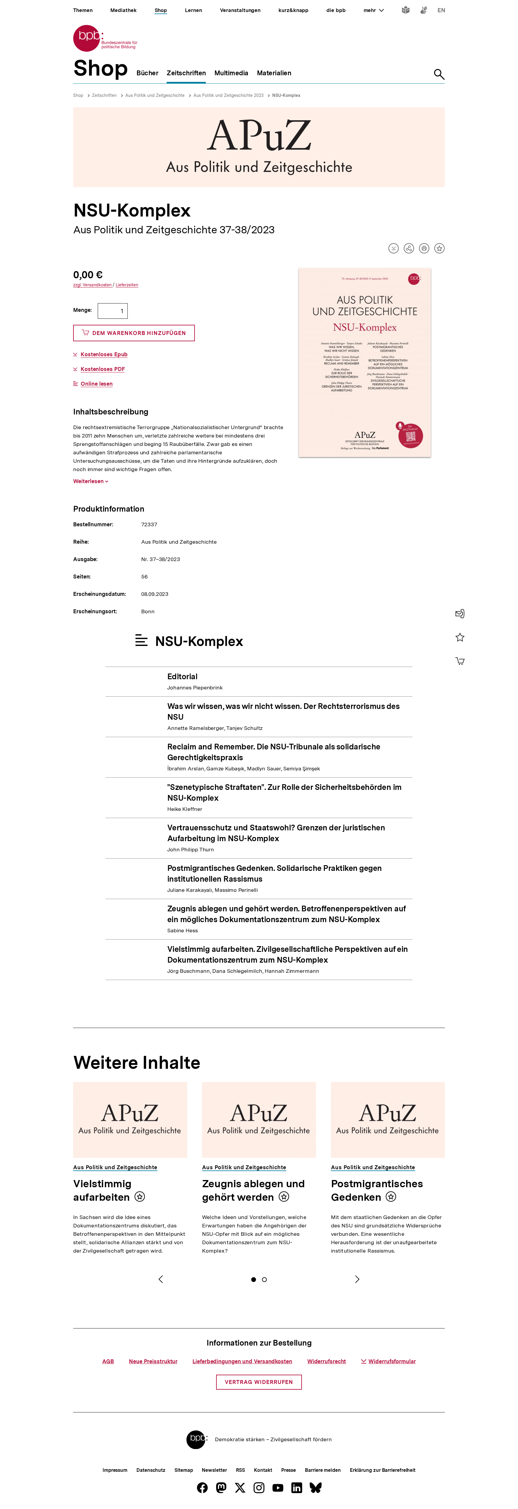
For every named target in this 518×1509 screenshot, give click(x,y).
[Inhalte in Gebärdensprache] (423, 11)
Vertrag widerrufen (259, 1382)
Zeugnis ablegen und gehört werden (253, 1190)
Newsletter (214, 1470)
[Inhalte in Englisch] (441, 11)
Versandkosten (93, 285)
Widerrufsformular (391, 1361)
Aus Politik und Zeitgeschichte (155, 95)
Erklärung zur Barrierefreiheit (382, 1470)
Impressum (115, 1470)
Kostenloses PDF (102, 369)
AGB (108, 1361)
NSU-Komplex (286, 95)
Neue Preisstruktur (153, 1361)
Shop (78, 95)
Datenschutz (150, 1470)
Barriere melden (323, 1470)
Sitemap (183, 1470)
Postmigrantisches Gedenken (377, 1190)
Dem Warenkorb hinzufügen (139, 333)
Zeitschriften (104, 95)
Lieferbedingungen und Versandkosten (242, 1361)
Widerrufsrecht (326, 1361)
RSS (240, 1470)
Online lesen (97, 384)
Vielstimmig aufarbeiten (102, 1190)
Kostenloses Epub (104, 354)
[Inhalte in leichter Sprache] (405, 11)
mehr (374, 10)
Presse (288, 1470)
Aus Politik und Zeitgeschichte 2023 (228, 95)
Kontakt (263, 1470)
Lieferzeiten (127, 285)
